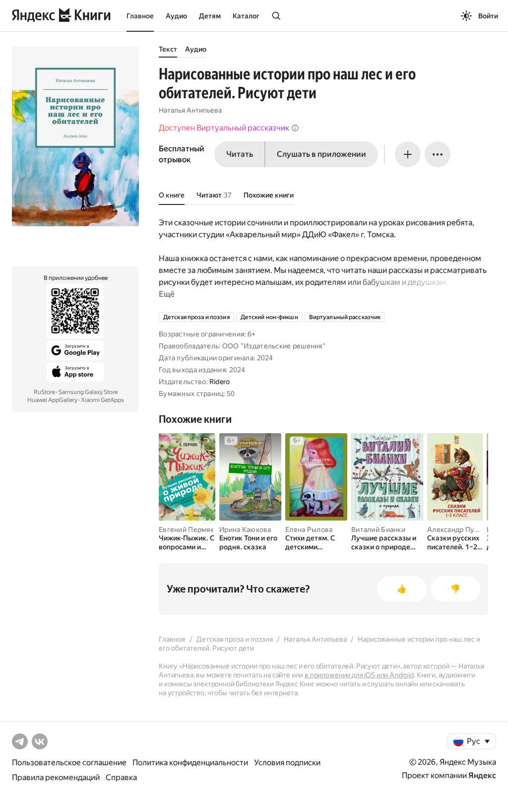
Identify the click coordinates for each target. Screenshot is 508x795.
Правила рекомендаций (56, 777)
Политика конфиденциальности (190, 762)
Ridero (219, 382)
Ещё (167, 294)
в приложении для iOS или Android (359, 675)
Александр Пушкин (459, 529)
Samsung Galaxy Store (88, 392)
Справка (121, 777)
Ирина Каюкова (245, 529)
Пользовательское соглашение (69, 762)
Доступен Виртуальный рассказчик (224, 127)
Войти (488, 16)
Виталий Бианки (378, 529)
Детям (210, 16)
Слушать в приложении (321, 154)
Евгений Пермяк (186, 529)
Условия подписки (287, 762)
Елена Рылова (308, 529)
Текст (168, 49)
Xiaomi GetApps (102, 400)
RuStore (44, 392)
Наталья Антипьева (190, 110)
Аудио (176, 16)
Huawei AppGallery (52, 400)
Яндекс (482, 775)
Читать (239, 154)
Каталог (246, 16)
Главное (140, 16)
